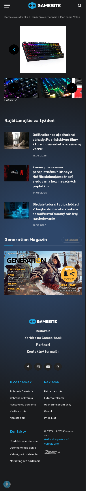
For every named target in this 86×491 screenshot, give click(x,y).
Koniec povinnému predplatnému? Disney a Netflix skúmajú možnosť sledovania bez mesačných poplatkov (54, 176)
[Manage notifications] (6, 484)
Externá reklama (54, 398)
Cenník (48, 411)
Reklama (51, 382)
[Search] (79, 6)
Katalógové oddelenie (23, 454)
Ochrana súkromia (21, 398)
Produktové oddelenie (24, 441)
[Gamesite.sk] (44, 5)
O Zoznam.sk (21, 382)
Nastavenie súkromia (23, 404)
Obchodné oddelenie (23, 447)
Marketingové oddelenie (25, 460)
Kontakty (18, 432)
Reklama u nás (53, 391)
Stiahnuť (71, 240)
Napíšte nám (18, 417)
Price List (50, 417)
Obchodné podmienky (57, 404)
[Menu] (7, 6)
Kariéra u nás (18, 411)
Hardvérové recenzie (44, 17)
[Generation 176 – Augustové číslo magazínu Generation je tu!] (43, 273)
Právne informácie (21, 391)
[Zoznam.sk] (52, 453)
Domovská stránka (16, 17)
